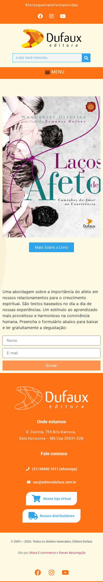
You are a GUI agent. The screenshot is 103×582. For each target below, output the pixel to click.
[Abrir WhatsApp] (90, 569)
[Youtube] (63, 16)
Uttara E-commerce (42, 553)
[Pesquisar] (86, 58)
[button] (47, 72)
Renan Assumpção (72, 553)
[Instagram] (51, 16)
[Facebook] (40, 16)
